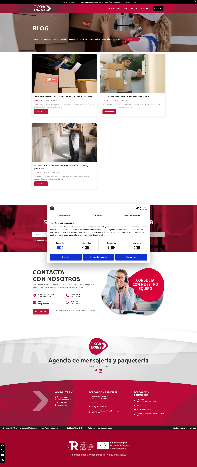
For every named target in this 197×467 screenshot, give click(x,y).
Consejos (47, 39)
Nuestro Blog (62, 405)
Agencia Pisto (190, 428)
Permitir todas (131, 257)
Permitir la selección (98, 257)
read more (41, 112)
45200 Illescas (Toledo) (46, 297)
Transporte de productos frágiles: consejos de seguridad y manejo (63, 96)
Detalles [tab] (98, 216)
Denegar (65, 257)
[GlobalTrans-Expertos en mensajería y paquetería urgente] (42, 8)
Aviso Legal (5, 428)
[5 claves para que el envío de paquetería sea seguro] (132, 73)
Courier (56, 39)
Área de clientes (63, 402)
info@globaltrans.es (45, 304)
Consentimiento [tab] (64, 216)
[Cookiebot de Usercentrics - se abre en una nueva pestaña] (137, 208)
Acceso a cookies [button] (51, 428)
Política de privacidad (19, 428)
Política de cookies (36, 428)
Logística (63, 39)
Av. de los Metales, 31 (46, 294)
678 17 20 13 (75, 304)
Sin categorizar (94, 39)
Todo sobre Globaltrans (111, 39)
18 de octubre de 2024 (53, 100)
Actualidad (38, 39)
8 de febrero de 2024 (51, 172)
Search (136, 39)
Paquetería (73, 39)
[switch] (85, 247)
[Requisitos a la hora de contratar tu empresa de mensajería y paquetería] (64, 142)
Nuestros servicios (64, 400)
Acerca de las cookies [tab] (132, 216)
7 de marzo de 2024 (120, 100)
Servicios (83, 39)
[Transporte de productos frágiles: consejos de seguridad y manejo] (64, 73)
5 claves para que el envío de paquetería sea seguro (125, 96)
